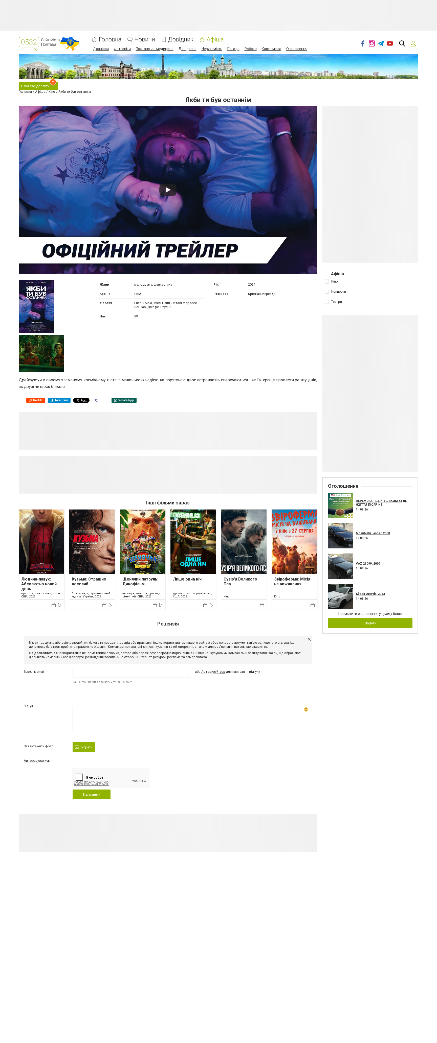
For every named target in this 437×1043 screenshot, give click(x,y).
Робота (251, 49)
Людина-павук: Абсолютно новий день (39, 584)
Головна (110, 39)
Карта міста (271, 49)
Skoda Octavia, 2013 (370, 594)
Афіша (215, 39)
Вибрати (86, 747)
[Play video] (168, 190)
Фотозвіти (122, 49)
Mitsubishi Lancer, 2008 (373, 533)
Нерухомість (212, 49)
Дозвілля (101, 49)
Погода (233, 49)
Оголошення (296, 49)
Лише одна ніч (187, 579)
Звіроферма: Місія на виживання (292, 581)
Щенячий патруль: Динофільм (140, 581)
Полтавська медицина (154, 49)
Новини (145, 39)
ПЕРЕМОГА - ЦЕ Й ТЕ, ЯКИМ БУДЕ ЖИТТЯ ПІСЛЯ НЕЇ (381, 502)
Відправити (91, 794)
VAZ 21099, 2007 (368, 563)
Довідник (180, 39)
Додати (370, 623)
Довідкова (187, 49)
